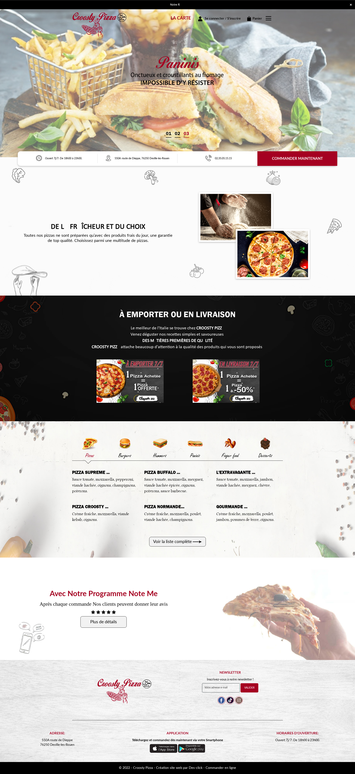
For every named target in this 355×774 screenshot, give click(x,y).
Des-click (195, 768)
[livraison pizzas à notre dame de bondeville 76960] (99, 17)
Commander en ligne (221, 768)
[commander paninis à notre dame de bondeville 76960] (195, 443)
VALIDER (249, 688)
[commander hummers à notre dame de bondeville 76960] (160, 443)
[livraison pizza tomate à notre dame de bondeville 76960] (226, 381)
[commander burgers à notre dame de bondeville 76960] (124, 443)
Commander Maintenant (297, 159)
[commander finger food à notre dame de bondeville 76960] (230, 443)
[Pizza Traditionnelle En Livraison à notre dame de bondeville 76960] (125, 695)
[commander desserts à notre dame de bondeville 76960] (265, 443)
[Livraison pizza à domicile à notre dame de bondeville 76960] (110, 158)
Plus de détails (103, 622)
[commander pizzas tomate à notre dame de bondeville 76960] (130, 381)
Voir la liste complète (172, 541)
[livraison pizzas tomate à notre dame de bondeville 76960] (236, 217)
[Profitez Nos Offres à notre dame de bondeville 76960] (38, 158)
